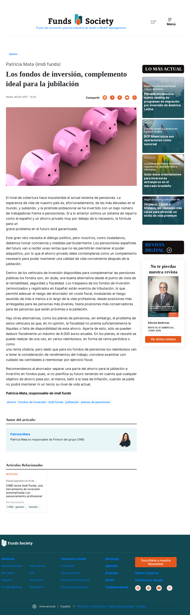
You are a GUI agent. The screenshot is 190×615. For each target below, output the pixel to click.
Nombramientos (11, 566)
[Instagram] (148, 588)
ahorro (11, 402)
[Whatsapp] (134, 97)
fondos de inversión (32, 402)
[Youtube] (159, 588)
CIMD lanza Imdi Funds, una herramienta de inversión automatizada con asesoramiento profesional (24, 491)
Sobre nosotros (147, 573)
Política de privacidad (121, 606)
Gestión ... (35, 506)
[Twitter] (119, 97)
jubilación (72, 402)
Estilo (109, 580)
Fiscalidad (67, 566)
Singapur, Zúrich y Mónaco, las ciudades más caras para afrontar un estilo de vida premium (163, 209)
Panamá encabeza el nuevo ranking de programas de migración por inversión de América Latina (162, 101)
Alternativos (37, 566)
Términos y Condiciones (91, 606)
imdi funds (55, 402)
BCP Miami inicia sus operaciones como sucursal (159, 140)
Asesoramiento (71, 573)
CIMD (10, 506)
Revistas (112, 559)
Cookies (141, 606)
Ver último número (163, 339)
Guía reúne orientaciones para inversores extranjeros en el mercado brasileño (162, 180)
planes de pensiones (95, 402)
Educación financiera (74, 587)
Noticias (7, 559)
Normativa (36, 587)
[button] (53, 606)
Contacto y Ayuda (149, 580)
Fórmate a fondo (73, 559)
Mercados (7, 573)
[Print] (127, 97)
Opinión (111, 566)
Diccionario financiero (75, 580)
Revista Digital (154, 247)
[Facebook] (112, 97)
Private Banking (11, 587)
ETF (32, 573)
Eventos (111, 573)
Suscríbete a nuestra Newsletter (156, 562)
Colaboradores (116, 587)
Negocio (6, 580)
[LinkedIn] (105, 97)
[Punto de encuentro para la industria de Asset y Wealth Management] (81, 21)
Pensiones (37, 580)
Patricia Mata (20, 434)
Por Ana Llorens (15, 502)
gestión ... (21, 506)
